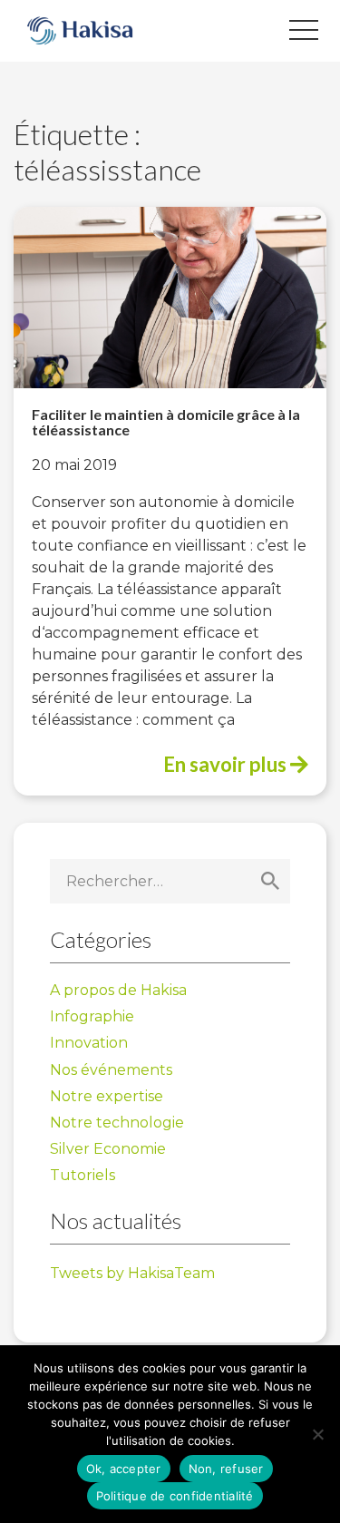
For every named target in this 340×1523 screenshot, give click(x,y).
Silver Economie (108, 1148)
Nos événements (111, 1070)
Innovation (89, 1042)
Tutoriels (82, 1175)
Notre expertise (106, 1096)
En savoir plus (226, 764)
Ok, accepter (123, 1468)
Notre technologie (117, 1122)
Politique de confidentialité (175, 1496)
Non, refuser (226, 1468)
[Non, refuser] (317, 1434)
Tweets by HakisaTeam (132, 1273)
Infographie (92, 1016)
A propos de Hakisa (118, 990)
